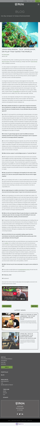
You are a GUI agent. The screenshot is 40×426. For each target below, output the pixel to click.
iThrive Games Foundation (15, 420)
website (6, 243)
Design (4, 391)
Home (2, 16)
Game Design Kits (5, 381)
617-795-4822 (20, 410)
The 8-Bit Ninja (16, 91)
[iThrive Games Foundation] (19, 4)
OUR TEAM (3, 362)
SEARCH (33, 1)
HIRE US (37, 1)
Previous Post (6, 306)
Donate (5, 397)
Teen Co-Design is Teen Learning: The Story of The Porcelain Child (28, 317)
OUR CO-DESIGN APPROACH (6, 358)
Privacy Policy (23, 420)
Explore (5, 392)
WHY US (3, 357)
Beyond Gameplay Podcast (7, 384)
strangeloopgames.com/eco (24, 269)
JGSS (2, 383)
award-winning (34, 61)
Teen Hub (6, 389)
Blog (5, 16)
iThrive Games (6, 54)
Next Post (34, 306)
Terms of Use (29, 420)
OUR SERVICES (4, 360)
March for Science (5, 61)
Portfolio (4, 372)
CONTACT (29, 1)
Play (4, 394)
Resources (3, 364)
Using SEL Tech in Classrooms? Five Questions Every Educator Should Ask (28, 336)
